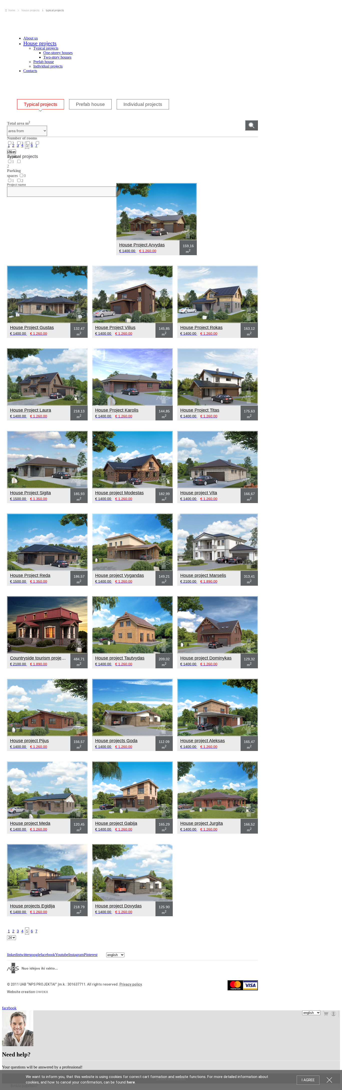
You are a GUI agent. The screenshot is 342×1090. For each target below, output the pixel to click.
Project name (16, 185)
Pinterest (90, 955)
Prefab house (43, 62)
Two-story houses (57, 57)
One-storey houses (58, 53)
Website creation (21, 992)
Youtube (61, 955)
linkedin (13, 955)
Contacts (30, 71)
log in (334, 1013)
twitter (25, 955)
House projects (40, 43)
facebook (48, 955)
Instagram (76, 955)
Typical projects (45, 48)
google (35, 955)
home (12, 10)
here (131, 1082)
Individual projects (48, 66)
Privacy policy (130, 984)
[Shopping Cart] (326, 1013)
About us (30, 38)
